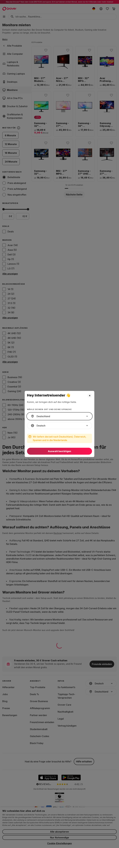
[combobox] (59, 416)
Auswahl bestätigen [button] (59, 451)
